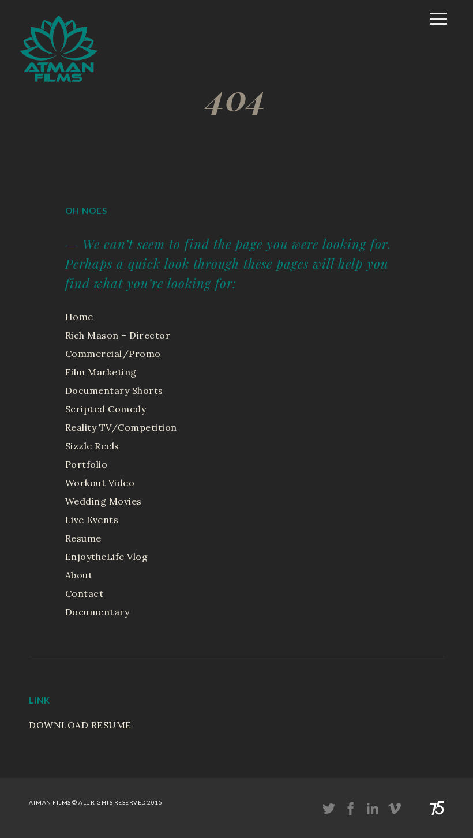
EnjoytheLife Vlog (106, 556)
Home (79, 316)
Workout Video (100, 482)
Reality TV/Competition (121, 427)
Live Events (92, 519)
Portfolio (86, 464)
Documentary (97, 612)
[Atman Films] (58, 88)
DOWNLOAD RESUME (80, 725)
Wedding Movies (103, 501)
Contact (84, 593)
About (79, 575)
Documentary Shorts (114, 390)
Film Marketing (101, 372)
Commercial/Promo (113, 353)
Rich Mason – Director (118, 335)
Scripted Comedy (106, 409)
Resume (83, 538)
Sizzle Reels (92, 446)
